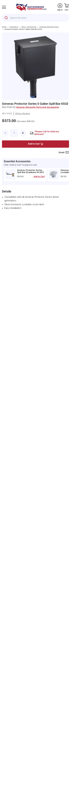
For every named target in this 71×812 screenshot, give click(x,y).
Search (6, 18)
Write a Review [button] (22, 114)
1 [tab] (35, 97)
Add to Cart (39, 177)
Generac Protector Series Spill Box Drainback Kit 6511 (30, 171)
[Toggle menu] (4, 7)
